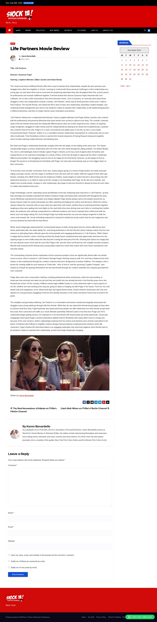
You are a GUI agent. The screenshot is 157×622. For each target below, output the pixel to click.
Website (11, 541)
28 (147, 74)
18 (134, 70)
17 (130, 70)
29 (122, 79)
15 (122, 70)
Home (84, 617)
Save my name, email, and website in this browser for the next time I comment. (42, 555)
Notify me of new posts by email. (24, 567)
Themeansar (45, 617)
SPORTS (68, 30)
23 (126, 74)
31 (130, 79)
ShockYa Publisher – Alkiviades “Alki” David (123, 617)
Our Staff (91, 617)
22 (122, 74)
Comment (12, 465)
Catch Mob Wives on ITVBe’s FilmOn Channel (84, 408)
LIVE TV (94, 30)
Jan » (128, 86)
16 (126, 70)
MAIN (18, 30)
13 (143, 65)
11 (134, 65)
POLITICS (40, 30)
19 (138, 70)
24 (130, 74)
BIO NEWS (54, 30)
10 (130, 65)
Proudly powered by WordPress (16, 617)
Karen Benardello (29, 56)
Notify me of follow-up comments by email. (28, 561)
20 (143, 70)
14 (147, 65)
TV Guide (81, 30)
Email (11, 527)
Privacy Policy (101, 617)
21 (147, 70)
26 (138, 74)
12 (138, 65)
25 (134, 74)
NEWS (28, 30)
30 (126, 79)
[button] (145, 30)
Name (11, 513)
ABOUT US (108, 30)
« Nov (122, 86)
